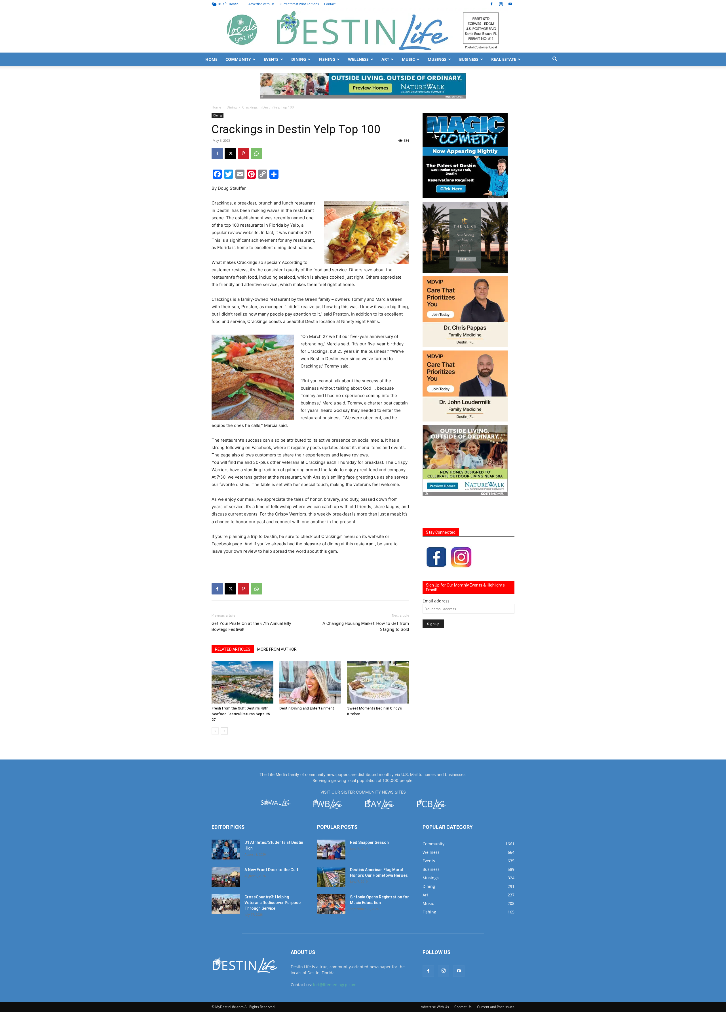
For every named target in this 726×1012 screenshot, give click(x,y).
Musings (437, 59)
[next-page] (224, 705)
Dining (298, 59)
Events (271, 59)
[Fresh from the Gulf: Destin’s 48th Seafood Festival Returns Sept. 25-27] (242, 656)
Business (468, 59)
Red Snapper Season (369, 817)
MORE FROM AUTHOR (277, 623)
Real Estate (503, 59)
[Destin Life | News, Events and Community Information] (363, 30)
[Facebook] (491, 4)
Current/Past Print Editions (299, 4)
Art (385, 59)
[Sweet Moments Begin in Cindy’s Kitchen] (378, 656)
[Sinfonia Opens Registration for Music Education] (331, 878)
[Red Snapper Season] (331, 824)
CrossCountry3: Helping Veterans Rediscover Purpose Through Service (272, 877)
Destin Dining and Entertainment (306, 683)
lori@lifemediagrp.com (334, 959)
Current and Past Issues (495, 981)
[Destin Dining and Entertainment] (310, 656)
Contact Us (463, 981)
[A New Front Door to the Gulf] (226, 851)
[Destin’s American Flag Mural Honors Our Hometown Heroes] (331, 851)
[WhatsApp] (256, 127)
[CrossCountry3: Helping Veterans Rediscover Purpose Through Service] (226, 878)
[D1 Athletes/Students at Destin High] (226, 824)
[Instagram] (501, 4)
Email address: (437, 575)
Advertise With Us (261, 4)
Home (211, 59)
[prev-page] (215, 705)
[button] (555, 59)
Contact (329, 4)
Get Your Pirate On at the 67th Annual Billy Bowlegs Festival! (251, 600)
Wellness (358, 59)
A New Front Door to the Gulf (271, 844)
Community (238, 59)
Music (408, 59)
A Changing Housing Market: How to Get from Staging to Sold (365, 600)
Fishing (327, 59)
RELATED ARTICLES (232, 623)
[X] (230, 127)
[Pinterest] (243, 127)
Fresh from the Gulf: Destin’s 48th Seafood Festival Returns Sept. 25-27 (241, 688)
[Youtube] (510, 4)
